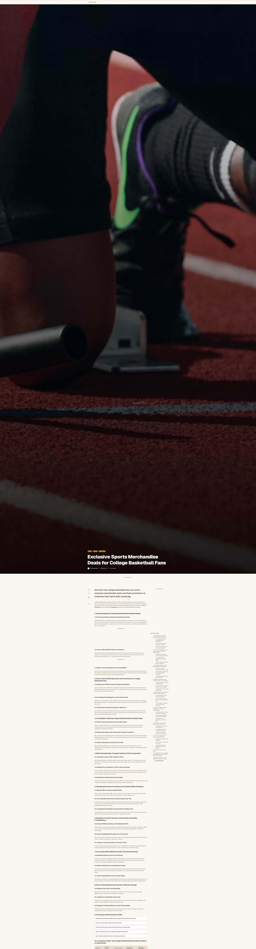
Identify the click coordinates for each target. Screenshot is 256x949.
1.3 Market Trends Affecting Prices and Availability (161, 647)
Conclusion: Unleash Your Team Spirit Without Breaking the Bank (160, 758)
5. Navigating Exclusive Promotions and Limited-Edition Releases (160, 693)
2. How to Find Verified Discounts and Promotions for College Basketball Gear (160, 651)
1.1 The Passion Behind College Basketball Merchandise (160, 640)
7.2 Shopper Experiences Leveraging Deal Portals (161, 730)
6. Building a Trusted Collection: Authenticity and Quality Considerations (160, 709)
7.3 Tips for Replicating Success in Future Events (161, 733)
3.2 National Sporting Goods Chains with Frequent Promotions (162, 673)
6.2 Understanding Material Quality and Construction (161, 716)
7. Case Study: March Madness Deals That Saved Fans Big (159, 723)
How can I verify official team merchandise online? (109, 923)
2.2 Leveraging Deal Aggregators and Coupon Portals (161, 659)
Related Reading (159, 760)
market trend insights (102, 673)
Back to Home (93, 2)
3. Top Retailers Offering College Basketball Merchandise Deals (160, 666)
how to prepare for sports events (126, 772)
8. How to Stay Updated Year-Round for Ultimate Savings (159, 736)
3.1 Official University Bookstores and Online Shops (162, 669)
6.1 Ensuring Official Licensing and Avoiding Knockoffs (162, 712)
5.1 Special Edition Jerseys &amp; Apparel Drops (161, 696)
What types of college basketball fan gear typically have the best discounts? (116, 918)
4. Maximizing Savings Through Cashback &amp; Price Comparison (160, 680)
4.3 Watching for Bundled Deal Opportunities (162, 689)
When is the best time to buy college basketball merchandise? (112, 931)
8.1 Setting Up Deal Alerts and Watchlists (162, 739)
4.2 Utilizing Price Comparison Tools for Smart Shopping (162, 686)
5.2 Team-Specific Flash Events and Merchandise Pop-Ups (162, 700)
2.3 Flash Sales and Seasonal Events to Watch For (162, 663)
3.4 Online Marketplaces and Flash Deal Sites (162, 677)
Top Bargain (105, 739)
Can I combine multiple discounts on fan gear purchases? (110, 936)
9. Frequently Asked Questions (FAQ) (159, 750)
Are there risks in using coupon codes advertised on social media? (113, 927)
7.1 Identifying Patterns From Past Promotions (161, 727)
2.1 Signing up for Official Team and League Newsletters (162, 655)
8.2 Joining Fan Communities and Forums (162, 743)
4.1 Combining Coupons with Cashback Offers (162, 683)
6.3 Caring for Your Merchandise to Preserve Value (161, 720)
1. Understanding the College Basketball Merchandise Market (159, 636)
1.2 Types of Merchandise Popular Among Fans (161, 644)
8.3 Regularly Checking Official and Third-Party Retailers (160, 747)
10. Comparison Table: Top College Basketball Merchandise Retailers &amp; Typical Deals (160, 754)
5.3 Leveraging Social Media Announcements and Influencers (162, 704)
